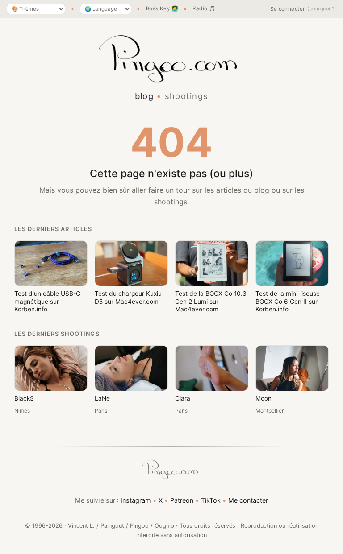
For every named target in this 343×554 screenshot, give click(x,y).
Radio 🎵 (203, 9)
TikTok (211, 500)
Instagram (136, 500)
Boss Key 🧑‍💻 (162, 9)
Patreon (181, 500)
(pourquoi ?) (321, 9)
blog (144, 96)
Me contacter (248, 500)
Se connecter (287, 9)
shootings (187, 96)
